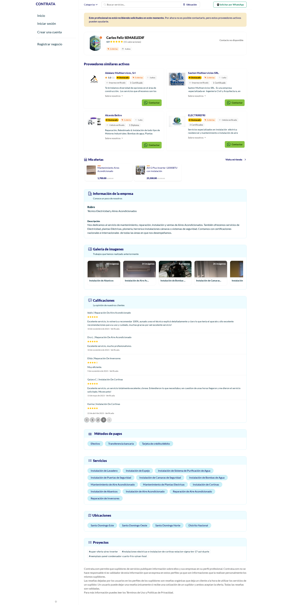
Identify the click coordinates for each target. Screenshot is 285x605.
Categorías (89, 4)
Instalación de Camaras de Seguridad (160, 477)
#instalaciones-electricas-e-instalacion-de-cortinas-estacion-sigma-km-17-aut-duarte (165, 551)
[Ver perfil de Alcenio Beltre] (94, 121)
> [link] (109, 419)
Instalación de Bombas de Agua (206, 477)
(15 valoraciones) (132, 41)
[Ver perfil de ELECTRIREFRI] (177, 121)
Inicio (41, 15)
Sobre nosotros (113, 95)
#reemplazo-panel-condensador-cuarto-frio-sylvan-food (118, 556)
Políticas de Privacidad (160, 592)
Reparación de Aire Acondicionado (192, 491)
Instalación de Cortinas (206, 484)
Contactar (154, 102)
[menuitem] (190, 4)
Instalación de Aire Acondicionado (145, 491)
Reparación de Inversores (105, 498)
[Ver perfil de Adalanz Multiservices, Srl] (94, 79)
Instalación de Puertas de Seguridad (111, 477)
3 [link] (103, 419)
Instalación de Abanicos (104, 491)
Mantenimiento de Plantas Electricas (164, 484)
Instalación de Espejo (138, 470)
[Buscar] (105, 5)
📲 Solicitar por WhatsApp (230, 4)
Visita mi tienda (233, 159)
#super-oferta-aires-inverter (103, 551)
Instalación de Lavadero (104, 470)
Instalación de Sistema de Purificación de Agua (184, 470)
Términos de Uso (135, 592)
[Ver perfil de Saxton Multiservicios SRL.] (177, 79)
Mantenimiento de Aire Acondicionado (113, 484)
